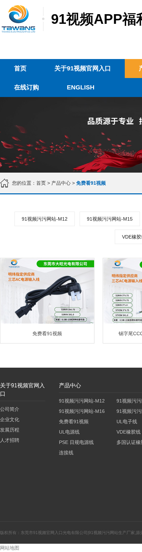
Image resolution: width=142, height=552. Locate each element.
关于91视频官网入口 (82, 68)
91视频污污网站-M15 (110, 219)
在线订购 (26, 87)
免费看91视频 (74, 421)
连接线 (66, 452)
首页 (20, 68)
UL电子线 (126, 421)
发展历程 (9, 430)
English (80, 87)
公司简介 (9, 409)
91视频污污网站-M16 (82, 411)
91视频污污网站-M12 (45, 219)
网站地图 (9, 548)
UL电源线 (69, 432)
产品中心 (61, 183)
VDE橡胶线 (128, 432)
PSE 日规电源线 (76, 442)
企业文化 (9, 419)
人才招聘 (9, 440)
